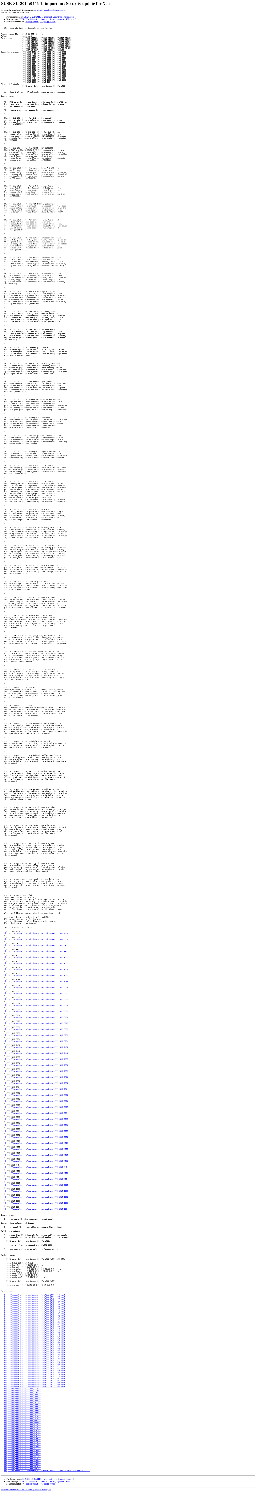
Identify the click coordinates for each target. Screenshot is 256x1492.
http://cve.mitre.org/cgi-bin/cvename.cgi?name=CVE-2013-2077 (36, 1107)
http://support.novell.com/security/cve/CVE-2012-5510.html (34, 1313)
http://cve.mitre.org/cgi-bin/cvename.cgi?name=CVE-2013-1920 (36, 1077)
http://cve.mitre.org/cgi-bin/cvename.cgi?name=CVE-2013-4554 (36, 1179)
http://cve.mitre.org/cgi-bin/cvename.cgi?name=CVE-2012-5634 (36, 1017)
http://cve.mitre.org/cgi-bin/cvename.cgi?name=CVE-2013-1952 (36, 1083)
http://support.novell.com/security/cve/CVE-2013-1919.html (34, 1341)
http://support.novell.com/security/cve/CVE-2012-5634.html (34, 1323)
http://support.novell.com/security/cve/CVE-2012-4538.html (34, 1307)
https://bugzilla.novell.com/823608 (22, 1445)
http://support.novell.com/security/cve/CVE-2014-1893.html (34, 1385)
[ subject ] (43, 22)
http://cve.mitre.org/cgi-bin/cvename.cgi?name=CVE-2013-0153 (36, 1035)
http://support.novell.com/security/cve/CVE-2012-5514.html (34, 1319)
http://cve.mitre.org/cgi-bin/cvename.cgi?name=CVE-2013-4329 (36, 1143)
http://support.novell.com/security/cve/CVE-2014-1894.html (34, 1387)
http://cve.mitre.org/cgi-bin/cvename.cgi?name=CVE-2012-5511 (36, 993)
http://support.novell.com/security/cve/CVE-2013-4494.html (34, 1373)
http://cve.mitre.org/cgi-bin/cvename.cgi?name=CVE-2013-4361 (36, 1155)
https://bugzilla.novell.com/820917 (22, 1439)
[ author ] (52, 22)
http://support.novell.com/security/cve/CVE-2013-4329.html (34, 1365)
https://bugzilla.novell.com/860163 (22, 1469)
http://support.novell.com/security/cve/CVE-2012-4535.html (34, 1303)
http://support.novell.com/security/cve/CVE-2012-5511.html (34, 1315)
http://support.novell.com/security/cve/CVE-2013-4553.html (34, 1375)
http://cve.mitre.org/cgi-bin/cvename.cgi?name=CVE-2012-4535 (36, 957)
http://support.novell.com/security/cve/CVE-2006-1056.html (34, 1295)
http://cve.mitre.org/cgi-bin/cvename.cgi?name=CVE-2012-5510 (36, 987)
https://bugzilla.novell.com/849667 (22, 1463)
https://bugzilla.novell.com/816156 (22, 1431)
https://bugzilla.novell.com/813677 (22, 1429)
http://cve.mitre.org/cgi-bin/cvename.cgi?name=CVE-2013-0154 (36, 1041)
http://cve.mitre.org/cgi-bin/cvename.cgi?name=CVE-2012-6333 (36, 1029)
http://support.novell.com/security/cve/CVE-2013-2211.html (34, 1361)
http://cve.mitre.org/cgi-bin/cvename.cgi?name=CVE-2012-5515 (36, 1011)
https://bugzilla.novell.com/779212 (22, 1393)
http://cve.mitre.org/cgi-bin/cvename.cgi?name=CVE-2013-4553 (36, 1173)
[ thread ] (35, 22)
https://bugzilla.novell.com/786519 (22, 1399)
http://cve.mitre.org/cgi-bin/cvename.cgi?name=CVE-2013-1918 (36, 1065)
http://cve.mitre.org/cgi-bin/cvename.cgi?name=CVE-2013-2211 (36, 1131)
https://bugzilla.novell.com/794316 (22, 1415)
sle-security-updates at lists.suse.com (49, 10)
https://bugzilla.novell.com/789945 (22, 1407)
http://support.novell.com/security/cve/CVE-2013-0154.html (34, 1331)
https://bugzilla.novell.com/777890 (22, 1391)
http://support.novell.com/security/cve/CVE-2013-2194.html (34, 1355)
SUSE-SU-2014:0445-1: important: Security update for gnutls (48, 17)
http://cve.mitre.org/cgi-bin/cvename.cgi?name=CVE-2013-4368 (36, 1161)
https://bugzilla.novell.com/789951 (22, 1413)
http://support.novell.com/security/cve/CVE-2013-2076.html (34, 1351)
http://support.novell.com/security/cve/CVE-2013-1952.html (34, 1345)
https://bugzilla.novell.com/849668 (22, 1465)
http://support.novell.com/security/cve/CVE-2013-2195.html (34, 1357)
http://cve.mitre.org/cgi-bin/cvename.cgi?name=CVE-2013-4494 (36, 1167)
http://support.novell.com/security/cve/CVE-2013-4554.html (34, 1377)
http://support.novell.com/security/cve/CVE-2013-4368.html (34, 1371)
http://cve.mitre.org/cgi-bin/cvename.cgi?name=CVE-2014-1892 (36, 1197)
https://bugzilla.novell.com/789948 (22, 1409)
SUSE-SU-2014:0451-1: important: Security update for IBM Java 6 (47, 19)
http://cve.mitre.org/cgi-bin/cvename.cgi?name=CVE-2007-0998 (36, 939)
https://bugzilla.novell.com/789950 (22, 1411)
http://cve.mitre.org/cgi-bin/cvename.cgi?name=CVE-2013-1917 (36, 1059)
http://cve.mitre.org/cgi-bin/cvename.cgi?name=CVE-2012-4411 (36, 951)
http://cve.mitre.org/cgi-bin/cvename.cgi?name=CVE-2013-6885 (36, 1185)
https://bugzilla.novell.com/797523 (22, 1419)
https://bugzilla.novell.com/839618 (22, 1453)
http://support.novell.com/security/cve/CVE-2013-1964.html (34, 1347)
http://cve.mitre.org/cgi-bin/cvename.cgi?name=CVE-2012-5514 (36, 1005)
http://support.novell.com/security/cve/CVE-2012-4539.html (34, 1309)
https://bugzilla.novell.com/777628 (22, 1389)
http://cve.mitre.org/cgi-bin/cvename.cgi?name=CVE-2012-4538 (36, 969)
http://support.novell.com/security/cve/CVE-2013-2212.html (34, 1363)
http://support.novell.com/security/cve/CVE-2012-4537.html (34, 1305)
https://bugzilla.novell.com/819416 (22, 1437)
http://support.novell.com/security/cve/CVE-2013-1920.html (34, 1343)
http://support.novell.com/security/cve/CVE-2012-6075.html (34, 1325)
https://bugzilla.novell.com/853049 (22, 1467)
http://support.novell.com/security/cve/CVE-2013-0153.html (34, 1329)
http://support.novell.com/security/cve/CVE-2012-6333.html (34, 1327)
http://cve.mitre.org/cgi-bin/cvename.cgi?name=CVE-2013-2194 (36, 1113)
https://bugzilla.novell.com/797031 (22, 1417)
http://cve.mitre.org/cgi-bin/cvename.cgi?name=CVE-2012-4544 (36, 981)
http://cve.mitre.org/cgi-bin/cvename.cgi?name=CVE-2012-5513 (36, 999)
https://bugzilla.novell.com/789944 (22, 1405)
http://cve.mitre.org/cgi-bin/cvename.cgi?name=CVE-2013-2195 (36, 1119)
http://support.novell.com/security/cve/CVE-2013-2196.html (34, 1359)
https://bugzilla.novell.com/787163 (22, 1403)
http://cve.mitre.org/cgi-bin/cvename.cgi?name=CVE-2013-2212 (36, 1137)
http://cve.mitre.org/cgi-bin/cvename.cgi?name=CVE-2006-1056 (36, 933)
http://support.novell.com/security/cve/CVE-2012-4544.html (34, 1311)
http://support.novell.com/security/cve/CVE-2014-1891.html (34, 1381)
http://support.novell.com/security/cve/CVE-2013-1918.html (34, 1339)
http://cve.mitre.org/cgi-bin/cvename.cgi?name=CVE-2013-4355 (36, 1149)
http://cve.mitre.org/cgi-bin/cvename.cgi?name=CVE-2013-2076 (36, 1101)
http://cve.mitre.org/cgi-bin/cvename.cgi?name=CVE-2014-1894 (36, 1209)
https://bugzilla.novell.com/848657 (22, 1461)
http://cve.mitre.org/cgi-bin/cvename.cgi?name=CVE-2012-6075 (36, 1023)
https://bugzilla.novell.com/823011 (22, 1443)
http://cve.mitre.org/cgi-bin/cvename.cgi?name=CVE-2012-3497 (36, 945)
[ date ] (28, 22)
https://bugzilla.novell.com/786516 (22, 1395)
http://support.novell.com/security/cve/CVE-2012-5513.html (34, 1317)
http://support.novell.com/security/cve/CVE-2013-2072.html (34, 1349)
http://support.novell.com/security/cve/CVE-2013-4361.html (34, 1369)
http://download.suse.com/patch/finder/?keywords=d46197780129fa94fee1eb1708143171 (47, 1471)
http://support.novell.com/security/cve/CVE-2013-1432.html (34, 1333)
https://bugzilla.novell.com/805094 (22, 1423)
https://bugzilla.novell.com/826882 (22, 1447)
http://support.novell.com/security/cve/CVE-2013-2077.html (34, 1353)
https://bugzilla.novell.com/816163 (22, 1435)
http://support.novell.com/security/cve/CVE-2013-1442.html (34, 1335)
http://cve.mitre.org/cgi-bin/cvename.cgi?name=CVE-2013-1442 (36, 1053)
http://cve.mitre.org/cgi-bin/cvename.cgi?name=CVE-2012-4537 (36, 963)
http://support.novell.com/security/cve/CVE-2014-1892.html (34, 1383)
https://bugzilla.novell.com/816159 (22, 1433)
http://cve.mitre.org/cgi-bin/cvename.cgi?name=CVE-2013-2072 (36, 1095)
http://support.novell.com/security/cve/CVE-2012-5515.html (34, 1321)
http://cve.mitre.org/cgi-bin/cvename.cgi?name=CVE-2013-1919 (36, 1071)
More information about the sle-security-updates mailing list (26, 1490)
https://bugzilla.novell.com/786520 (22, 1401)
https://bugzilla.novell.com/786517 (22, 1397)
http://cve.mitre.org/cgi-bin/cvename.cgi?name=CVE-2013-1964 (36, 1089)
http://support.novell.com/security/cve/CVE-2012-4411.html (34, 1301)
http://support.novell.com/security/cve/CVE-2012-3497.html (34, 1299)
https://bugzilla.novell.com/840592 (22, 1455)
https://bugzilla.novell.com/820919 (22, 1441)
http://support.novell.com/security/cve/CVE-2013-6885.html (34, 1379)
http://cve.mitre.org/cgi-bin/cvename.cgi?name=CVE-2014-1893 (36, 1203)
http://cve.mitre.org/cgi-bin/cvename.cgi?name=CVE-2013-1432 (36, 1047)
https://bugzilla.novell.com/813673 (22, 1425)
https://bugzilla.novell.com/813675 (22, 1427)
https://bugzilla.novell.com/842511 (22, 1459)
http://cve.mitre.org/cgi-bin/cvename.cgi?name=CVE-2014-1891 (36, 1191)
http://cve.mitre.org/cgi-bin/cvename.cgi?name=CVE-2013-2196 (36, 1125)
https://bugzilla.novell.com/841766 (22, 1457)
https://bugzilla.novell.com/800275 (22, 1421)
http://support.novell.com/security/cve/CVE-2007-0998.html (34, 1297)
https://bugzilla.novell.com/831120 (22, 1449)
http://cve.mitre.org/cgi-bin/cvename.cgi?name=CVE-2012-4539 (36, 975)
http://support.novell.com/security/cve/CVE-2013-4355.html (34, 1367)
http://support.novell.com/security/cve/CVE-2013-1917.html (34, 1337)
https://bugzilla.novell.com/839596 (22, 1451)
